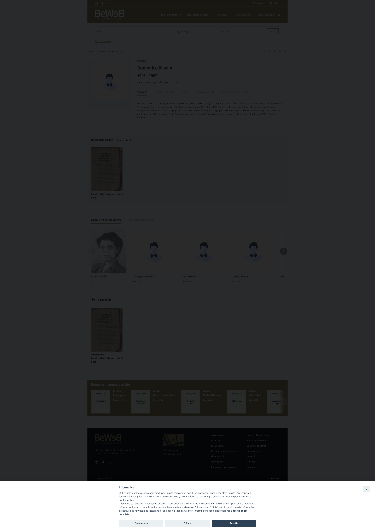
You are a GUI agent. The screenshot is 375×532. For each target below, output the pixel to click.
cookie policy (239, 510)
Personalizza (141, 523)
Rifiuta (187, 523)
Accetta (234, 523)
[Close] (366, 489)
